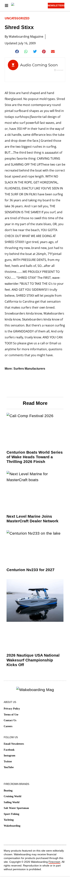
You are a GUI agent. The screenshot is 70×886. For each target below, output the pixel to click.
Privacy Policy (12, 708)
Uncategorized (17, 18)
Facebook (9, 749)
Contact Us (10, 720)
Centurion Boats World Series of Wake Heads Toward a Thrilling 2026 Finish (35, 457)
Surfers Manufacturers (29, 368)
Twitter (8, 761)
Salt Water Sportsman (16, 808)
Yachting (9, 819)
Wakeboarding (12, 825)
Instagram (9, 755)
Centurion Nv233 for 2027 (31, 570)
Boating (8, 790)
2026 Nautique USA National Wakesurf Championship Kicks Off (33, 660)
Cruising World (12, 796)
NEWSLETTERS (56, 5)
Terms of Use (11, 714)
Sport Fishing (11, 814)
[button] (17, 52)
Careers (8, 726)
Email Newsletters (14, 743)
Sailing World (11, 802)
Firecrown (54, 861)
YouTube (9, 767)
